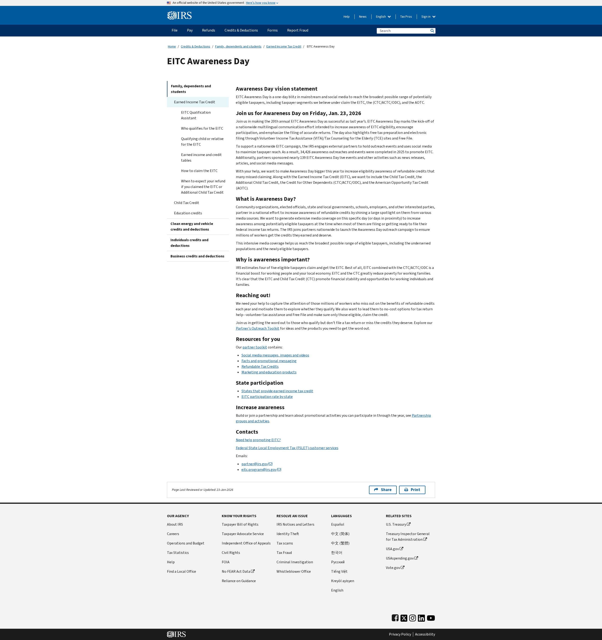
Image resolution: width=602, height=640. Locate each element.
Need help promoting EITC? (258, 439)
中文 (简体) (340, 533)
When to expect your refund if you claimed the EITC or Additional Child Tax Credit (203, 187)
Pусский (338, 562)
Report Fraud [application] (297, 30)
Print (415, 489)
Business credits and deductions (197, 256)
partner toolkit (254, 347)
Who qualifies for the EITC (202, 128)
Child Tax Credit (186, 202)
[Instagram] (412, 617)
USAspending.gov (400, 558)
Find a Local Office (181, 571)
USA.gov (392, 548)
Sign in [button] (426, 16)
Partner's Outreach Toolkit (257, 328)
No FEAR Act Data (236, 571)
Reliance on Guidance (239, 580)
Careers (173, 533)
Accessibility (425, 634)
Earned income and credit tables (201, 157)
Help (347, 16)
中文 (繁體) (340, 543)
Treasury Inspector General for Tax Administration (408, 536)
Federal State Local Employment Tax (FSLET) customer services (287, 447)
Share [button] (386, 489)
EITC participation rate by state (267, 396)
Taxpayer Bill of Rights (240, 524)
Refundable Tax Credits (260, 366)
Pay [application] (190, 30)
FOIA (226, 562)
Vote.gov (393, 567)
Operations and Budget (185, 543)
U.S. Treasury (396, 524)
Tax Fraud (284, 552)
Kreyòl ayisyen (342, 580)
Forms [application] (272, 30)
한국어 (336, 552)
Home (172, 46)
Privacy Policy (400, 634)
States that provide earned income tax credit (277, 390)
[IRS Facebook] (395, 617)
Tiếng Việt (339, 571)
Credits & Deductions (195, 46)
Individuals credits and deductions (189, 242)
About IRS (175, 524)
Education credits (188, 213)
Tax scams (285, 543)
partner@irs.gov (255, 463)
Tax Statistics (178, 552)
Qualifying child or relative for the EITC (202, 141)
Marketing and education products (269, 372)
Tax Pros (406, 16)
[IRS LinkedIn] (421, 617)
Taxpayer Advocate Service (243, 533)
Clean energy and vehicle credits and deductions (191, 226)
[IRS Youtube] (431, 617)
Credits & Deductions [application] (241, 30)
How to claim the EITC (199, 170)
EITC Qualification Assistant (196, 115)
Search (432, 31)
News (363, 16)
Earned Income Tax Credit (283, 46)
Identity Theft (288, 533)
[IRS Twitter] (404, 617)
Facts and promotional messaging (269, 360)
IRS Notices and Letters (295, 524)
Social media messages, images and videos (275, 355)
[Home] (179, 13)
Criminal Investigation (295, 562)
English (381, 16)
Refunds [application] (208, 30)
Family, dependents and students (238, 46)
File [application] (175, 30)
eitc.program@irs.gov (259, 469)
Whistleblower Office (294, 571)
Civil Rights (231, 552)
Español (337, 524)
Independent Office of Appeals (246, 543)
